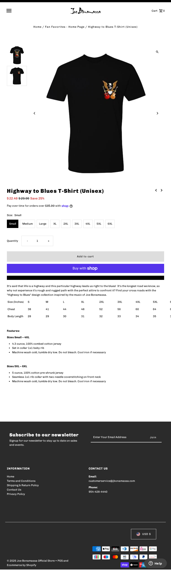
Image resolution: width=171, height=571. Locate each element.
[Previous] (34, 113)
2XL (65, 223)
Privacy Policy (16, 494)
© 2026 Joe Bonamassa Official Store (31, 560)
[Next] (157, 113)
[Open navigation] (37, 10)
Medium (27, 223)
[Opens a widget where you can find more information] (155, 563)
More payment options (85, 277)
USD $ (146, 534)
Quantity (12, 240)
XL (55, 223)
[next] (161, 190)
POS (60, 560)
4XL (88, 223)
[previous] (155, 190)
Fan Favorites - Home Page (64, 26)
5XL (99, 223)
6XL (110, 223)
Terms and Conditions (21, 480)
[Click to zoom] (157, 52)
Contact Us (14, 489)
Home (37, 26)
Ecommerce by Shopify (21, 565)
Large (42, 223)
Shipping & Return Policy (23, 485)
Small (12, 223)
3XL (76, 223)
